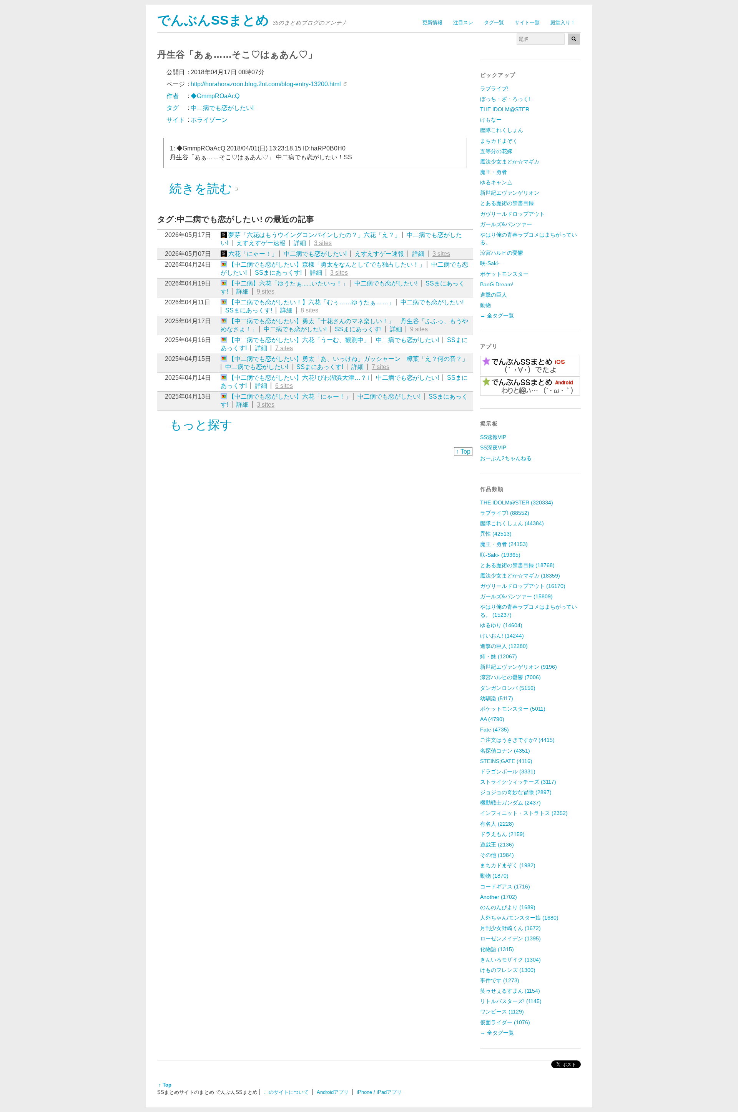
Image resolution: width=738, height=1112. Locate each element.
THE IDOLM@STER (504, 109)
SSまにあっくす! (278, 272)
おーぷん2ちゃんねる (506, 458)
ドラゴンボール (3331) (507, 771)
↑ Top (463, 451)
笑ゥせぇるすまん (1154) (510, 991)
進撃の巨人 (493, 295)
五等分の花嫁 (496, 151)
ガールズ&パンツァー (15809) (516, 596)
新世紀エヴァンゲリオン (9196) (518, 667)
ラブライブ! (494, 88)
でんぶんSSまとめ (213, 20)
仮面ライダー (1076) (505, 1022)
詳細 (300, 243)
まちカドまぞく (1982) (507, 865)
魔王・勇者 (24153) (504, 544)
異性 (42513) (496, 534)
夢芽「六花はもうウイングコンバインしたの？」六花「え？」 (314, 235)
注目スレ (463, 22)
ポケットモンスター (504, 274)
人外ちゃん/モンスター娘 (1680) (519, 918)
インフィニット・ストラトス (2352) (524, 813)
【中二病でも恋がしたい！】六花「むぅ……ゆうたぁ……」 (311, 302)
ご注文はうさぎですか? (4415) (517, 740)
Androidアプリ (333, 1092)
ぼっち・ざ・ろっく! (505, 99)
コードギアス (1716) (505, 886)
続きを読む (201, 188)
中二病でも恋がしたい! (315, 253)
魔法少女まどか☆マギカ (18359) (520, 576)
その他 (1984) (497, 855)
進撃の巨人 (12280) (504, 646)
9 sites (265, 291)
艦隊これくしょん (501, 130)
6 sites (284, 385)
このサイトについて (286, 1092)
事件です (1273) (499, 980)
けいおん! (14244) (502, 636)
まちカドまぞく (499, 141)
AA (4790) (492, 719)
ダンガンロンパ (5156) (507, 688)
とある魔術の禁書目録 (507, 203)
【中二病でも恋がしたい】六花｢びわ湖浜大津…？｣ (299, 377)
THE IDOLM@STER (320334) (516, 502)
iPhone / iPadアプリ (379, 1092)
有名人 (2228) (497, 824)
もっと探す (201, 425)
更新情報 (432, 22)
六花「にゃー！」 (253, 253)
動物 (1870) (494, 876)
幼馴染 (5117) (496, 698)
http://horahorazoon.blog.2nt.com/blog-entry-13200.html (266, 84)
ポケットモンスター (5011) (512, 709)
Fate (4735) (494, 729)
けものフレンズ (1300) (507, 970)
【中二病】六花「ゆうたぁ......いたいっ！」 (288, 283)
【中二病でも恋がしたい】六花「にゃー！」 (289, 396)
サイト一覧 (527, 22)
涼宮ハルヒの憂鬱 (501, 253)
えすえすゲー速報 (261, 243)
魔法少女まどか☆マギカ (509, 162)
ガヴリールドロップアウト (512, 214)
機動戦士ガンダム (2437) (510, 803)
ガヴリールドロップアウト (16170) (522, 586)
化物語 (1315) (497, 949)
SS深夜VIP (493, 447)
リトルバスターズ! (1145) (511, 1001)
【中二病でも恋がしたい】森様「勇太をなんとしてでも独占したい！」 (326, 264)
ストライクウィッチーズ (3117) (518, 782)
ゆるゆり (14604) (501, 625)
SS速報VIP (493, 437)
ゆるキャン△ (496, 182)
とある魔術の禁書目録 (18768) (517, 565)
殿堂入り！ (562, 22)
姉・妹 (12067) (498, 656)
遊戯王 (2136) (497, 845)
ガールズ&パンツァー (506, 224)
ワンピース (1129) (502, 1011)
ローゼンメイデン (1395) (510, 938)
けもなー (491, 120)
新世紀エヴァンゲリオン (509, 193)
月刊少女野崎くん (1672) (510, 928)
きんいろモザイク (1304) (510, 960)
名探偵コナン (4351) (505, 751)
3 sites (323, 243)
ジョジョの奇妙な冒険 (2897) (516, 792)
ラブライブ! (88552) (504, 513)
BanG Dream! (497, 284)
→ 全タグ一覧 (497, 315)
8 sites (309, 310)
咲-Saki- (490, 263)
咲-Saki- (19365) (500, 555)
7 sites (284, 348)
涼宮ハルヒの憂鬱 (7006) (510, 677)
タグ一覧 (494, 22)
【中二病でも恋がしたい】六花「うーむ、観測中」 (299, 340)
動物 (485, 305)
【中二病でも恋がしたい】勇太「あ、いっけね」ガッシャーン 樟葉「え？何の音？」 (348, 359)
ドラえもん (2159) (502, 834)
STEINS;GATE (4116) (506, 761)
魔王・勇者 (493, 172)
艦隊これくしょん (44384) (512, 523)
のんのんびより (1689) (507, 907)
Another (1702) (498, 897)
